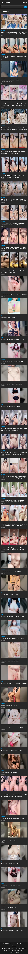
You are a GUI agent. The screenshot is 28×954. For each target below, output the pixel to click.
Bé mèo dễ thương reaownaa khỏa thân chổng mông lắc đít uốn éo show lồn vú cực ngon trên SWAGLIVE (14, 525)
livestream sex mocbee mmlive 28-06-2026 (12, 616)
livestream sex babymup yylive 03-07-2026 (12, 361)
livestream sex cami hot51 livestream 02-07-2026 (14, 295)
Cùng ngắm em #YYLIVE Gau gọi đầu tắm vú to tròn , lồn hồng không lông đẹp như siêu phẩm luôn (14, 453)
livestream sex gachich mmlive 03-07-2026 (12, 930)
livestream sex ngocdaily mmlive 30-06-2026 (12, 818)
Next (26, 935)
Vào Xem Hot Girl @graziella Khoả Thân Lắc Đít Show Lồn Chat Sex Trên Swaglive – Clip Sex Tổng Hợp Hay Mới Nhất (14, 201)
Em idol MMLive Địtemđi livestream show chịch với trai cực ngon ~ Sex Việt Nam (14, 271)
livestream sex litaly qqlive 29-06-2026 (11, 863)
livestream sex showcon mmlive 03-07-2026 (12, 728)
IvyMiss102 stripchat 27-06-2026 (9, 594)
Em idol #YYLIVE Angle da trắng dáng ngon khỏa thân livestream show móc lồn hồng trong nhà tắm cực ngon (13, 478)
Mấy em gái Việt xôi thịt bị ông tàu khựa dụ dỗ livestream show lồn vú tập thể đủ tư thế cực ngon (14, 128)
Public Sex (10, 950)
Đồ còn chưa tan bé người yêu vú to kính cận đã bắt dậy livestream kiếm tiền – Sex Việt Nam (14, 795)
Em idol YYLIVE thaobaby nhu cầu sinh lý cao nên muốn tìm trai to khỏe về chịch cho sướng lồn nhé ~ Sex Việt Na (14, 248)
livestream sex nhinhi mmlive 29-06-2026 (11, 750)
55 (14, 935)
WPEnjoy (14, 945)
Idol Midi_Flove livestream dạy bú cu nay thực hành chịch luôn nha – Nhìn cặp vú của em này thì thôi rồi (14, 33)
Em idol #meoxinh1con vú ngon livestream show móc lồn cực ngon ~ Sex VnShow (13, 152)
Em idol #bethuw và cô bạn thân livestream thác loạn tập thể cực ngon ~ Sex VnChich (13, 224)
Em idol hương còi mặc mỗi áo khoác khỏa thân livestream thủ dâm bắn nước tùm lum (13, 176)
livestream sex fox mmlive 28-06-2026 (11, 572)
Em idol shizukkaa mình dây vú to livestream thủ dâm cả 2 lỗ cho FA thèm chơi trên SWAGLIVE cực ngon (13, 502)
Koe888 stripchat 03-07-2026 (8, 317)
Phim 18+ (22, 950)
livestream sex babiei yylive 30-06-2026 (11, 384)
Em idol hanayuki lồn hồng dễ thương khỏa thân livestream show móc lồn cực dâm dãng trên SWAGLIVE (13, 549)
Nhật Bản (12, 952)
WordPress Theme (19, 943)
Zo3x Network (5, 2)
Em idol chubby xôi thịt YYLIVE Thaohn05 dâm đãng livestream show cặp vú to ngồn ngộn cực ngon (14, 104)
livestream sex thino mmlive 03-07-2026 (11, 406)
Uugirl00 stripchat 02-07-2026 (8, 841)
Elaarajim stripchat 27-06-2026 (9, 705)
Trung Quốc (10, 948)
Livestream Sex (17, 948)
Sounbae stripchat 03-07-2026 (9, 908)
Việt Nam (4, 948)
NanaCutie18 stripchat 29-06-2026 (10, 661)
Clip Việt (3, 292)
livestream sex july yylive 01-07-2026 (10, 885)
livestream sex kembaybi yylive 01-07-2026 (12, 339)
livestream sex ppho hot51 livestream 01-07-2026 (14, 683)
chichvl (3, 30)
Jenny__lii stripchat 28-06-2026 (9, 772)
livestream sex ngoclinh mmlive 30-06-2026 (12, 638)
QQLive (5, 950)
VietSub (17, 952)
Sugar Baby (16, 950)
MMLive (24, 948)
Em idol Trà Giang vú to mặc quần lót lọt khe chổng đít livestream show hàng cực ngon (14, 429)
